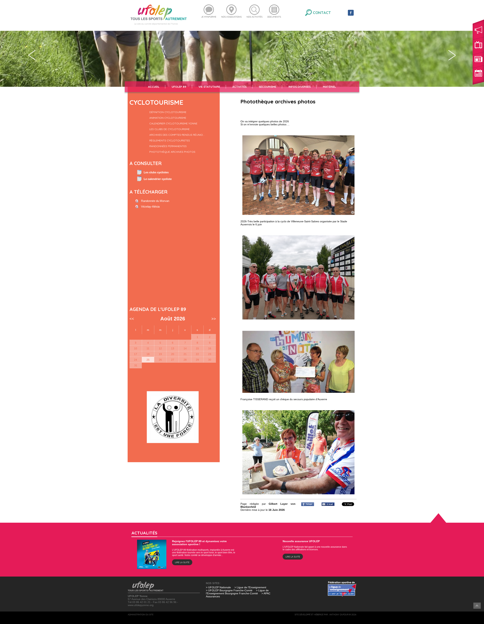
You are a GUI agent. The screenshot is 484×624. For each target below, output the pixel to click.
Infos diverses (300, 86)
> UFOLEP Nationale (218, 587)
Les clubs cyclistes (156, 172)
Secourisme (267, 86)
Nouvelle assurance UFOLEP (301, 541)
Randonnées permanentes (168, 146)
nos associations (231, 16)
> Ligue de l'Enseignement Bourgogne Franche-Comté (237, 592)
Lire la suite (182, 562)
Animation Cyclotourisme (167, 117)
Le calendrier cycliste (158, 179)
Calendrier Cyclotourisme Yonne (173, 123)
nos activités (254, 16)
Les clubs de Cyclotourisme (169, 129)
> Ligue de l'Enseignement (250, 587)
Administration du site (140, 614)
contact (322, 12)
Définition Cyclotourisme (167, 112)
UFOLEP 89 (179, 86)
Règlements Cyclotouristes (169, 140)
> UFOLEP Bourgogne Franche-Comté (229, 590)
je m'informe (208, 16)
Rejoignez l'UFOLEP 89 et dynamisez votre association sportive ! (199, 543)
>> (213, 319)
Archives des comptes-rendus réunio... (177, 134)
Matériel (329, 86)
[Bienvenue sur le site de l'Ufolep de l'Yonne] (159, 12)
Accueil (153, 86)
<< (132, 319)
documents (274, 16)
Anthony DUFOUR (339, 614)
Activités (239, 86)
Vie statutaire (209, 86)
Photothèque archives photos (172, 151)
